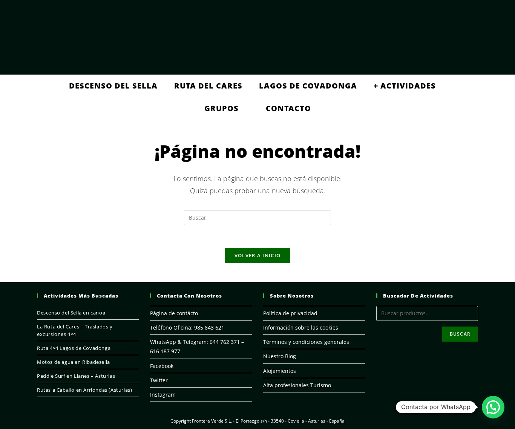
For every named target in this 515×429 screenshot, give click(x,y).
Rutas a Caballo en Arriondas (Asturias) (84, 389)
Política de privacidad (290, 313)
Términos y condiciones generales (306, 341)
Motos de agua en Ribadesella (73, 362)
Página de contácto (174, 313)
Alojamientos (279, 370)
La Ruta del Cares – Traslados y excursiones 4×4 (75, 330)
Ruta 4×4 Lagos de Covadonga (73, 348)
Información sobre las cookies (300, 327)
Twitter (159, 380)
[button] (493, 407)
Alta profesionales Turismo (297, 385)
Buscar (460, 334)
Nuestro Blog (279, 356)
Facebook (161, 365)
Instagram (163, 394)
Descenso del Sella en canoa (71, 312)
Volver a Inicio (258, 255)
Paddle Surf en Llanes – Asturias (76, 376)
